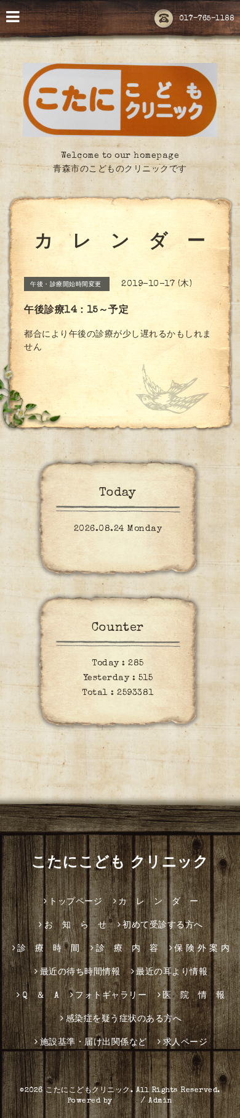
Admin (160, 1101)
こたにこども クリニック (120, 863)
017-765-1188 (206, 19)
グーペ (126, 1101)
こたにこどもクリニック (88, 1091)
